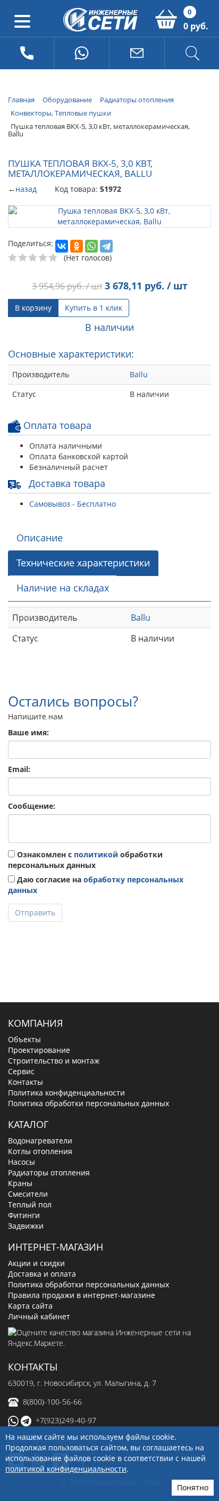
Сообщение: (31, 806)
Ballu (139, 374)
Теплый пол (30, 1204)
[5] (53, 258)
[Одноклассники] (76, 246)
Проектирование (39, 1050)
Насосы (21, 1162)
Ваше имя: (28, 732)
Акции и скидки (36, 1263)
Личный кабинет (39, 1316)
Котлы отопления (40, 1151)
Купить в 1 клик (93, 308)
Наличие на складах (62, 587)
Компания (35, 1023)
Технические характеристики (83, 562)
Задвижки (26, 1226)
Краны (20, 1183)
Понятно (192, 1487)
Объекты (24, 1039)
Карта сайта (30, 1306)
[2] (23, 258)
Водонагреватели (40, 1140)
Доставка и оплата (42, 1274)
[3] (33, 258)
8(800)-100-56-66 (52, 1402)
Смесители (28, 1194)
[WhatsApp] (91, 246)
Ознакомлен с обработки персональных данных (85, 859)
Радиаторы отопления (49, 1172)
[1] (13, 258)
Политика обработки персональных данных (88, 1103)
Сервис (21, 1071)
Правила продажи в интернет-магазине (81, 1295)
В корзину (33, 308)
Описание (39, 537)
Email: (19, 769)
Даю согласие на (95, 884)
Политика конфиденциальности (66, 1093)
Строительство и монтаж (53, 1061)
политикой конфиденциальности (66, 1469)
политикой (96, 854)
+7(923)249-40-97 (66, 1420)
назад (26, 189)
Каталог (28, 1124)
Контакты (25, 1082)
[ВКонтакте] (61, 246)
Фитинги (24, 1215)
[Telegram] (106, 246)
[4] (43, 258)
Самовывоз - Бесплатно (72, 504)
